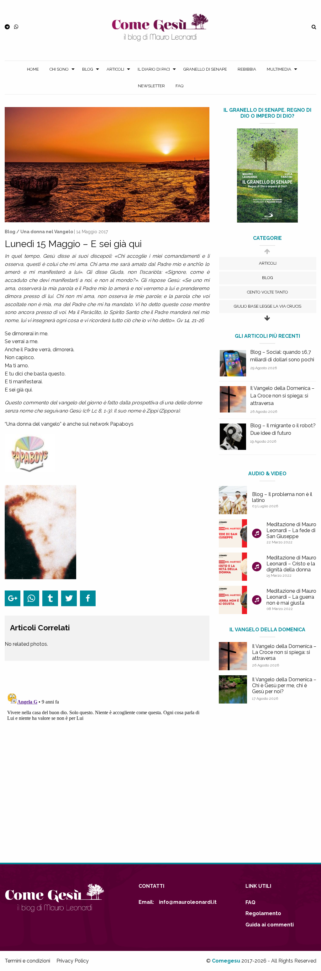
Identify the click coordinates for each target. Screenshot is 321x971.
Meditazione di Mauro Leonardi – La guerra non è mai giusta (291, 597)
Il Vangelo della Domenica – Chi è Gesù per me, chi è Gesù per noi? (284, 685)
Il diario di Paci (154, 69)
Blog (87, 69)
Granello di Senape (205, 69)
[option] (268, 263)
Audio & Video (267, 474)
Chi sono (59, 69)
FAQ (179, 86)
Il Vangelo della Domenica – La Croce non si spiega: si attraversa (282, 395)
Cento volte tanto (267, 292)
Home (33, 69)
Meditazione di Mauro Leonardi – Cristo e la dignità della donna (291, 564)
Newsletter (151, 86)
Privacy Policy (72, 961)
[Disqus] (107, 769)
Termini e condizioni (27, 961)
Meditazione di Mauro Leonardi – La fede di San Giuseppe (291, 530)
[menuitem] (33, 69)
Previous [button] (267, 254)
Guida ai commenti (269, 925)
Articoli (115, 69)
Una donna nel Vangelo (46, 231)
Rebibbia (247, 69)
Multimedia (279, 69)
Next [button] (267, 321)
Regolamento (263, 913)
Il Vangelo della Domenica (267, 630)
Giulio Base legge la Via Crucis (267, 306)
